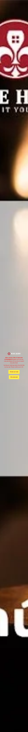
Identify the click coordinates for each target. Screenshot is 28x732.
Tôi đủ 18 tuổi (14, 371)
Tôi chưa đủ (14, 377)
